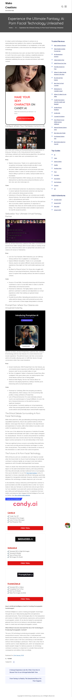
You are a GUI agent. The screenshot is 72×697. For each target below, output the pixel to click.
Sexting (56, 186)
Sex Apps (56, 175)
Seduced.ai (12, 548)
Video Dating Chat (59, 60)
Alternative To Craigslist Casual (58, 90)
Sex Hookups (57, 182)
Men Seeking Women (60, 46)
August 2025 (57, 203)
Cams (55, 158)
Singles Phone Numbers (58, 109)
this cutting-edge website (22, 495)
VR (55, 189)
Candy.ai (11, 513)
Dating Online (58, 162)
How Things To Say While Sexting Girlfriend (59, 122)
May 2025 (56, 207)
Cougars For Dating (59, 117)
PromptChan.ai (14, 583)
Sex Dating (57, 179)
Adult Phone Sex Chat (60, 63)
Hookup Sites (57, 169)
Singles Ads (57, 113)
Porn (55, 172)
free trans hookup (31, 473)
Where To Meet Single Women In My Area (60, 73)
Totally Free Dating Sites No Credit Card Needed (59, 102)
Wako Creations (11, 5)
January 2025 (57, 210)
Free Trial (25, 528)
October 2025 (58, 200)
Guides (56, 165)
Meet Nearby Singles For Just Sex (59, 50)
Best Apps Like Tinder (59, 133)
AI (13, 662)
